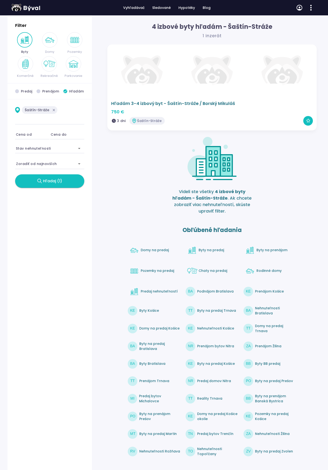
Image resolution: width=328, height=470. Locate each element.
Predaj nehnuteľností (159, 291)
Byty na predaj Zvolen (274, 451)
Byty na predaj (211, 250)
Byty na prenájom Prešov (154, 416)
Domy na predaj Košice (159, 328)
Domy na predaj (155, 250)
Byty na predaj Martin (158, 433)
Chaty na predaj (213, 270)
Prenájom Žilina (268, 346)
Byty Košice (149, 310)
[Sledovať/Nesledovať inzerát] (308, 121)
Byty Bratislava (152, 363)
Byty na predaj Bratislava (152, 346)
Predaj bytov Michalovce (150, 398)
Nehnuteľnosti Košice (215, 328)
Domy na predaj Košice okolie (217, 416)
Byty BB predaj (267, 363)
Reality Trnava (209, 398)
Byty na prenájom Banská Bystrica (270, 398)
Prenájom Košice (269, 291)
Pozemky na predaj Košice (271, 416)
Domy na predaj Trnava (269, 328)
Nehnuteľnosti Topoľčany (209, 451)
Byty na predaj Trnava (216, 310)
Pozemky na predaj (157, 270)
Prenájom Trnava (154, 380)
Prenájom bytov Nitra (215, 346)
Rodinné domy (269, 270)
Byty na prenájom (271, 250)
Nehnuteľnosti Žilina (272, 433)
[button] (53, 110)
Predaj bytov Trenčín (215, 433)
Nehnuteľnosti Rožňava (159, 451)
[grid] (49, 113)
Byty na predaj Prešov (274, 380)
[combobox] (49, 118)
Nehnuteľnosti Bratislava (267, 311)
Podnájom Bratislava (215, 291)
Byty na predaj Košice (216, 363)
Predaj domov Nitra (214, 380)
